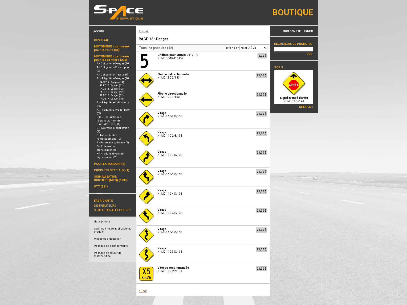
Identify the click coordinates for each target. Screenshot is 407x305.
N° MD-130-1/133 (172, 95)
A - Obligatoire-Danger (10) (113, 63)
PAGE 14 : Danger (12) (112, 89)
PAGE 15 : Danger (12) (112, 92)
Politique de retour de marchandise (108, 254)
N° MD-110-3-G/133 (170, 172)
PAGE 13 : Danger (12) (112, 85)
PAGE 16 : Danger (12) (112, 95)
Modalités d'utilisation (107, 238)
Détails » (306, 107)
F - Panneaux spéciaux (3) (113, 142)
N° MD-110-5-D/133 (170, 250)
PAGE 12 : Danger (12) (112, 82)
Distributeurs (105, 205)
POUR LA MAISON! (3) (109, 164)
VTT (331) (101, 186)
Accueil (99, 31)
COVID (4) (101, 40)
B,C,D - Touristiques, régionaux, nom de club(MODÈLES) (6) (109, 121)
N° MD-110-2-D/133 (170, 114)
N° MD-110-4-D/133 (170, 192)
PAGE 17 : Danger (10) (112, 98)
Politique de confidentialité (111, 245)
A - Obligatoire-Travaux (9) (112, 74)
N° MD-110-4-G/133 (170, 211)
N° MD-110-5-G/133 (170, 230)
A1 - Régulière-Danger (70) (113, 78)
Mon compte (292, 31)
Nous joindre (102, 221)
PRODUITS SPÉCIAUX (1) (111, 170)
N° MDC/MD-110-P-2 (178, 56)
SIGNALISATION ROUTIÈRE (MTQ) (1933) (111, 178)
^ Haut (143, 291)
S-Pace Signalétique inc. (112, 210)
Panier (308, 31)
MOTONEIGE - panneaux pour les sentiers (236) (112, 58)
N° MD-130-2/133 (173, 76)
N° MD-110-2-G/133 (170, 134)
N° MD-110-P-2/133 (173, 269)
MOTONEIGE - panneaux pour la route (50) (112, 48)
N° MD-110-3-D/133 (170, 153)
